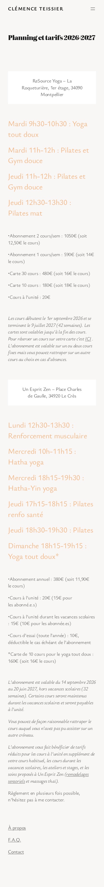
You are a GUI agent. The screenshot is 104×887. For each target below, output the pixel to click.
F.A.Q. (14, 839)
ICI (88, 338)
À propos (17, 827)
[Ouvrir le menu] (93, 9)
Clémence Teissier (35, 8)
